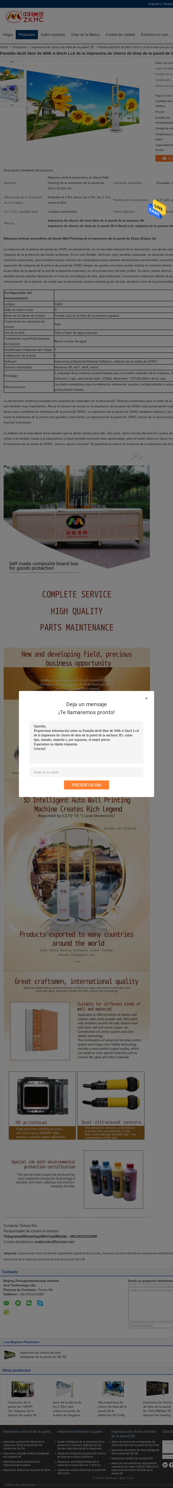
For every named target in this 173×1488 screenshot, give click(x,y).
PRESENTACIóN (86, 785)
